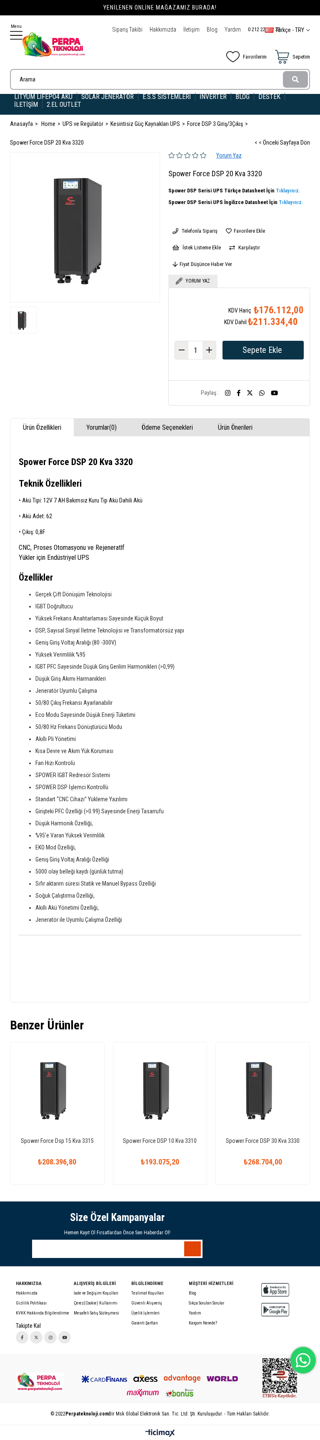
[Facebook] (22, 1337)
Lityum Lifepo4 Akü (43, 97)
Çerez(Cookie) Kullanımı (96, 1303)
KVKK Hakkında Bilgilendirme (42, 1313)
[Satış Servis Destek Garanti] (40, 1382)
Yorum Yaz (229, 155)
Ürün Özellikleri (42, 427)
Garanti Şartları (144, 1323)
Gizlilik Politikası (31, 1303)
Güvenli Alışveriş (146, 1303)
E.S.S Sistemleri (166, 97)
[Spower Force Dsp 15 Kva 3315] (57, 1089)
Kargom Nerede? (203, 1323)
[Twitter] (36, 1337)
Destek (269, 97)
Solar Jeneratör (107, 97)
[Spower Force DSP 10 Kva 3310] (160, 1089)
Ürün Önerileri (235, 427)
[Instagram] (50, 1337)
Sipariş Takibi (127, 29)
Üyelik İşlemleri (145, 1313)
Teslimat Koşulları (147, 1293)
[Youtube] (64, 1337)
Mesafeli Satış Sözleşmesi (96, 1313)
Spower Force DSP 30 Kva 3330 (263, 1140)
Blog (212, 29)
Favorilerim (255, 57)
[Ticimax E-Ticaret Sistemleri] (160, 1433)
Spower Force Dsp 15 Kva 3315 (57, 1140)
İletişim (191, 29)
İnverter (213, 97)
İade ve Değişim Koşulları (96, 1293)
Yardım (233, 29)
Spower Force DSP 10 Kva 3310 (160, 1140)
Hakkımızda (163, 29)
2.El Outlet (65, 104)
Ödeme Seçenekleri (167, 427)
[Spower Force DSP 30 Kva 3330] (262, 1089)
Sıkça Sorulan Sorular (206, 1303)
